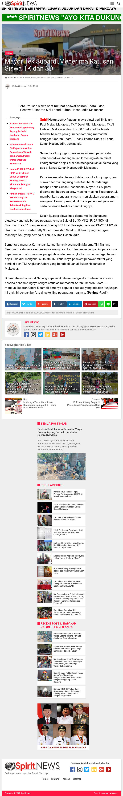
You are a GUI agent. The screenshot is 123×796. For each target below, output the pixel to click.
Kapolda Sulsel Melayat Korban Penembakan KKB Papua (67, 518)
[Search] (119, 4)
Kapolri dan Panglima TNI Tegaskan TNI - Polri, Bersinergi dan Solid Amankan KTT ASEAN (67, 612)
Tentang (55, 779)
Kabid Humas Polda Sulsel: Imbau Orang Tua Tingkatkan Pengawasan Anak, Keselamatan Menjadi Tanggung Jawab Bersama (68, 677)
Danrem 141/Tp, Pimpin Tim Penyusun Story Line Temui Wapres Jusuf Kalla (97, 365)
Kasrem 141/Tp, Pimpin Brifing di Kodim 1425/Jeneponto (23, 366)
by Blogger (113, 793)
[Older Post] (113, 400)
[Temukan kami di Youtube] (62, 334)
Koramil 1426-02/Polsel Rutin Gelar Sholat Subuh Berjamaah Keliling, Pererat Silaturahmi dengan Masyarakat (66, 692)
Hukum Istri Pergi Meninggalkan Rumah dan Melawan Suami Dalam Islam (68, 571)
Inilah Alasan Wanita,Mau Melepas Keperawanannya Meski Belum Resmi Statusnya (68, 507)
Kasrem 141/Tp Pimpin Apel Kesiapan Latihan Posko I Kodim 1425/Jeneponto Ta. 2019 (61, 389)
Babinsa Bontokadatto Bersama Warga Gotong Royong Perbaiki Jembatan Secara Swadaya (22, 131)
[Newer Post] (9, 400)
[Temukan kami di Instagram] (33, 334)
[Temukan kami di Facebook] (26, 334)
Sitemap (77, 779)
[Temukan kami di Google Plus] (54, 335)
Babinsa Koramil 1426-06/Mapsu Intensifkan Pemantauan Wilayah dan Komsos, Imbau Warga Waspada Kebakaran (68, 662)
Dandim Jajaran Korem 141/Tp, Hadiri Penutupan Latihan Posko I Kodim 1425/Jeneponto (61, 365)
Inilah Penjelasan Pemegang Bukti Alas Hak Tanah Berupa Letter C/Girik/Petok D (68, 532)
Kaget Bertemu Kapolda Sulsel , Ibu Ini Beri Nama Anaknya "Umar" (68, 557)
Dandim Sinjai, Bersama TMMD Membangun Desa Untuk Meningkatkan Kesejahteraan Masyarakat (22, 387)
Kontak (66, 779)
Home (45, 779)
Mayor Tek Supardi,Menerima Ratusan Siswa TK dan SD (59, 65)
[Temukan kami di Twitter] (40, 334)
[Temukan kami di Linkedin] (47, 334)
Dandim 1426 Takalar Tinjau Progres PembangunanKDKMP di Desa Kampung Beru (67, 494)
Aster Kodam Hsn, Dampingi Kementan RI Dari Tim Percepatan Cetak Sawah (97, 389)
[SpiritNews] (63, 3)
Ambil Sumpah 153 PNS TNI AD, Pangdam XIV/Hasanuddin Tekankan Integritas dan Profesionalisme (22, 201)
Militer (9, 53)
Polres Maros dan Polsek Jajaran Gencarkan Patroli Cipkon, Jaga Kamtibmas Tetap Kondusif (67, 648)
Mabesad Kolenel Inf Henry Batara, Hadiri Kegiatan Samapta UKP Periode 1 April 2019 (68, 545)
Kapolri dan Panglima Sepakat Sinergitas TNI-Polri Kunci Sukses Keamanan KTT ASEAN (67, 583)
